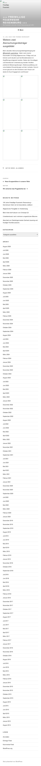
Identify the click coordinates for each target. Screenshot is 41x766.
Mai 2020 (6, 505)
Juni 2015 (6, 709)
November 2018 (8, 563)
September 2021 (8, 455)
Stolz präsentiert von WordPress (12, 761)
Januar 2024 (7, 362)
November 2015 (8, 690)
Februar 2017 (7, 640)
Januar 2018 (7, 598)
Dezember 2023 (8, 366)
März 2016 (6, 675)
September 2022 (8, 416)
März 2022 (6, 439)
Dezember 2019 (8, 520)
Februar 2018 (7, 594)
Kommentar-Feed (8, 744)
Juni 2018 (6, 578)
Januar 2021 (7, 482)
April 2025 (6, 308)
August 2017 (7, 617)
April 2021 (6, 470)
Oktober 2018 (7, 567)
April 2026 (6, 262)
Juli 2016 (5, 663)
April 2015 (6, 713)
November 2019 (8, 524)
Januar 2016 (7, 683)
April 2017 (6, 632)
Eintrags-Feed (7, 741)
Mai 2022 (6, 432)
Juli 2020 (5, 497)
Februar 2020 (7, 513)
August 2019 (7, 532)
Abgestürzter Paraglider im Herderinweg (15, 209)
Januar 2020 (7, 517)
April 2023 (6, 393)
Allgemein (20, 168)
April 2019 (6, 547)
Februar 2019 (7, 555)
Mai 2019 (6, 544)
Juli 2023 (5, 381)
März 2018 (6, 590)
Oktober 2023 (7, 374)
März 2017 (6, 636)
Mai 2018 (6, 582)
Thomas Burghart (23, 37)
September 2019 (8, 528)
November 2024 (8, 324)
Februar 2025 (7, 316)
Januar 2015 (7, 721)
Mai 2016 (6, 671)
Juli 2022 (5, 424)
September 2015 (8, 698)
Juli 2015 (5, 706)
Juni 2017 (6, 625)
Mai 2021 (6, 466)
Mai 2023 (6, 389)
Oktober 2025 (7, 285)
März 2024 (6, 354)
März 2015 (6, 717)
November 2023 (8, 370)
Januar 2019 (7, 559)
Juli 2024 (5, 339)
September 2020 (8, 493)
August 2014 (7, 725)
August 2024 (7, 335)
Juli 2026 (5, 250)
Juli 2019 (5, 536)
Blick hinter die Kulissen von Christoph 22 (16, 213)
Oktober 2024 (7, 327)
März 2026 (6, 266)
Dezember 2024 (8, 320)
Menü (21, 30)
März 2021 (6, 474)
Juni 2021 (6, 462)
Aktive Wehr (10, 168)
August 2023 (7, 378)
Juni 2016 (6, 667)
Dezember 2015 (8, 686)
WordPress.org (7, 748)
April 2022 (6, 435)
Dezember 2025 (8, 277)
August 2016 (7, 659)
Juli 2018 (5, 574)
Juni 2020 (6, 501)
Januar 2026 (7, 273)
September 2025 (8, 289)
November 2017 (8, 605)
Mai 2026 (6, 258)
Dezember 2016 (8, 648)
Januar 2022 (7, 443)
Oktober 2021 (7, 451)
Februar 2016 (7, 679)
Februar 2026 (7, 270)
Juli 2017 (5, 621)
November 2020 (8, 490)
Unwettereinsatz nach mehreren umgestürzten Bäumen (20, 216)
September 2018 (8, 571)
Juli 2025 (5, 297)
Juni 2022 (6, 428)
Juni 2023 (6, 385)
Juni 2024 (6, 343)
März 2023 (6, 397)
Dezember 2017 (8, 601)
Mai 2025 (6, 304)
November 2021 (8, 447)
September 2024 (8, 331)
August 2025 (7, 293)
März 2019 (6, 551)
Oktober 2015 (7, 694)
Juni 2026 (6, 254)
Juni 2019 (6, 540)
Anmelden (6, 737)
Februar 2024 (7, 358)
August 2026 (7, 246)
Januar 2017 (7, 644)
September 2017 (8, 613)
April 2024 (6, 351)
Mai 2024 (6, 347)
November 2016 (8, 652)
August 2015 (7, 702)
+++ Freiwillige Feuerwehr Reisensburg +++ (15, 19)
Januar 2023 (7, 401)
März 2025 (6, 312)
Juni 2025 (6, 300)
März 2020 (6, 509)
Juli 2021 (5, 459)
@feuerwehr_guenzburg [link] (10, 53)
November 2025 (8, 281)
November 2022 (8, 408)
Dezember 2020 (8, 486)
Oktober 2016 (7, 656)
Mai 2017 (6, 629)
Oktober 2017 (7, 609)
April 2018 (6, 586)
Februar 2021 (7, 478)
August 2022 (7, 420)
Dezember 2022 (8, 405)
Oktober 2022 (7, 412)
